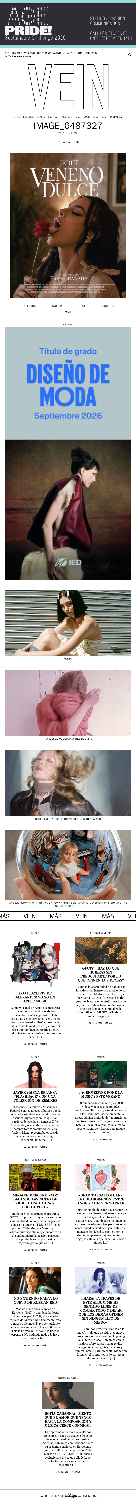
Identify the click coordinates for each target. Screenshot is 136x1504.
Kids (96, 117)
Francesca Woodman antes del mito (68, 739)
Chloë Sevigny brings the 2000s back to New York (68, 819)
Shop (104, 117)
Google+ (6, 1502)
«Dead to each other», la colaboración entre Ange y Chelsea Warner (100, 1199)
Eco (50, 117)
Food (77, 117)
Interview (96, 933)
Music (86, 117)
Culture (67, 117)
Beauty (41, 117)
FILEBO (68, 659)
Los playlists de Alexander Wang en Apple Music (35, 997)
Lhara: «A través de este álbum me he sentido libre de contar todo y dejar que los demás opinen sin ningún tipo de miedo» (101, 1310)
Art (57, 117)
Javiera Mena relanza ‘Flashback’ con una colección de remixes (35, 1097)
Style (17, 117)
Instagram (116, 117)
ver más (43, 1044)
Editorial (28, 117)
